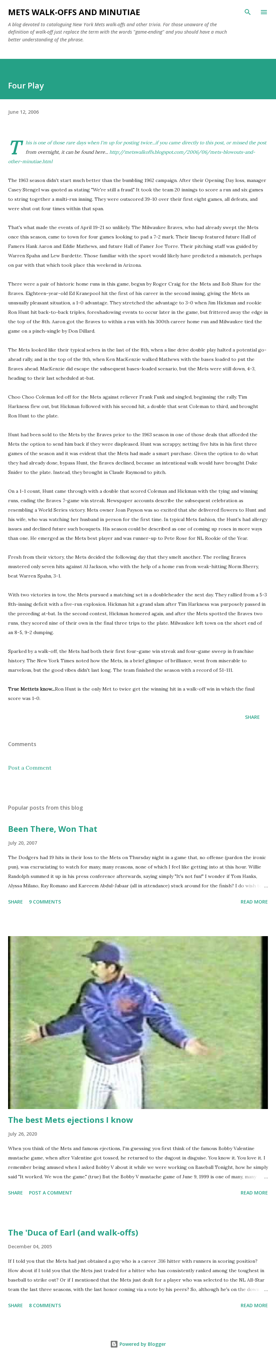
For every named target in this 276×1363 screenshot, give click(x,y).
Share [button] (252, 717)
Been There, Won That (52, 828)
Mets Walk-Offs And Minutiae (74, 11)
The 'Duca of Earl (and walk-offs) (73, 1232)
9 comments (45, 901)
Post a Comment (29, 767)
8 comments (45, 1305)
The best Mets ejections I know (70, 1119)
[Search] (248, 12)
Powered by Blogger (142, 1344)
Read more (254, 901)
